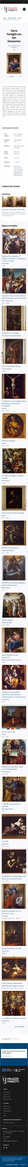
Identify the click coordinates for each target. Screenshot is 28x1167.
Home (4, 18)
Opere (19, 18)
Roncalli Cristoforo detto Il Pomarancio (14, 46)
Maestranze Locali (18, 175)
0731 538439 (6, 1137)
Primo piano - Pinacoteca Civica (18, 170)
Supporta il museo (6, 1108)
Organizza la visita (6, 1092)
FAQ (4, 1113)
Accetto (23, 1164)
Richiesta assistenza (7, 1111)
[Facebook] (4, 1148)
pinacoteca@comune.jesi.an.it (10, 1141)
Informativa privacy (12, 1164)
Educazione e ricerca (7, 1099)
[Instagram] (7, 1148)
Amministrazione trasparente (9, 1122)
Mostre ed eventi (6, 1097)
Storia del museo (6, 1106)
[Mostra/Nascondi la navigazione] (2, 9)
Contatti (4, 1115)
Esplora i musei (12, 18)
